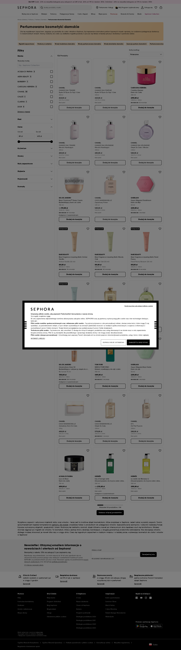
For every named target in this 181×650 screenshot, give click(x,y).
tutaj (48, 316)
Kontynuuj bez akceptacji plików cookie (139, 306)
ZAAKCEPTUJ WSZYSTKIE (138, 342)
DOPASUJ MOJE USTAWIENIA (113, 342)
